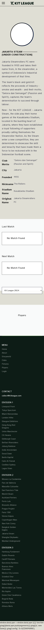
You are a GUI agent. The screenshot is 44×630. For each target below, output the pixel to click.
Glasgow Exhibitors (10, 421)
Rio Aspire (6, 591)
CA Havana (6, 435)
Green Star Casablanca (11, 595)
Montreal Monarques (10, 580)
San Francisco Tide (10, 490)
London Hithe (7, 417)
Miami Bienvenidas (10, 414)
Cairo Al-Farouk (8, 461)
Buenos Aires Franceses (7, 567)
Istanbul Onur (7, 576)
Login (4, 371)
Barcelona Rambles (10, 563)
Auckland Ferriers (9, 497)
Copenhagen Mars (9, 520)
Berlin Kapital (7, 457)
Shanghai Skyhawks (10, 537)
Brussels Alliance (9, 505)
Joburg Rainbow (8, 446)
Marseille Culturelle (10, 486)
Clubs (4, 360)
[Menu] (3, 3)
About (4, 353)
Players (5, 367)
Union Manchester (9, 431)
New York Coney (8, 523)
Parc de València (9, 483)
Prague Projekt (8, 509)
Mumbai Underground (11, 541)
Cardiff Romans (8, 559)
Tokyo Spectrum (9, 410)
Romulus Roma (8, 602)
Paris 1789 (6, 512)
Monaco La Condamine (11, 479)
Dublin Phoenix (8, 555)
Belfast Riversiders (10, 442)
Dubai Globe (7, 584)
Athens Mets (7, 606)
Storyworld (6, 356)
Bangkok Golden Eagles (9, 528)
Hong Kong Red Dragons (8, 426)
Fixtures (5, 364)
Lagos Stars (7, 468)
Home (4, 349)
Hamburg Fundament (11, 552)
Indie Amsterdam (9, 450)
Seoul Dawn (7, 453)
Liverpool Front (8, 406)
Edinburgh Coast (9, 439)
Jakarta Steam (8, 533)
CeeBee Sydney (8, 465)
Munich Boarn (7, 494)
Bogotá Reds (7, 599)
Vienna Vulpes (8, 516)
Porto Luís (6, 501)
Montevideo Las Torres (12, 587)
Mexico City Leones (10, 573)
